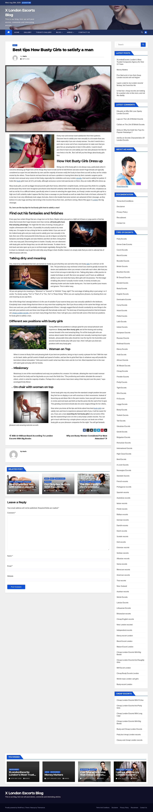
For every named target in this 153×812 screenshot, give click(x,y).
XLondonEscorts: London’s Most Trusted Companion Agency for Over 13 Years (130, 62)
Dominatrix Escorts (124, 299)
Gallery (27, 32)
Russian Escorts (123, 338)
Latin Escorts (122, 321)
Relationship (19, 481)
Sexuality (27, 481)
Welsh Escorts (122, 597)
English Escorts (123, 294)
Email (10, 566)
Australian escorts (123, 498)
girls (88, 264)
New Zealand (122, 586)
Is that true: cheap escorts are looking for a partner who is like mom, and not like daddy (131, 93)
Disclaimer (121, 206)
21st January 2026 (54, 778)
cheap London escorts (20, 313)
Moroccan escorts (123, 569)
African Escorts (122, 360)
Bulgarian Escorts (123, 437)
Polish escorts (122, 509)
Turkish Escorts (122, 415)
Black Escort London (124, 641)
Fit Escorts (121, 399)
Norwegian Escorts (124, 470)
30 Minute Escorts (123, 366)
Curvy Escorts (122, 305)
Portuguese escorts (124, 487)
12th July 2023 (123, 778)
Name (10, 556)
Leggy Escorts (122, 404)
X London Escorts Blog (24, 793)
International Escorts (124, 448)
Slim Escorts (121, 393)
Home (16, 32)
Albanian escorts (123, 558)
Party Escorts (122, 239)
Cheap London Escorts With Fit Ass (130, 700)
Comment (11, 513)
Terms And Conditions (125, 201)
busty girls (97, 408)
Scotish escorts (122, 536)
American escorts (123, 575)
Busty (15, 45)
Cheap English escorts (125, 619)
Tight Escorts (122, 388)
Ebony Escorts (122, 349)
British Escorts (122, 266)
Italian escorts (122, 503)
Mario (25, 56)
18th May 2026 (16, 778)
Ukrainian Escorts (123, 426)
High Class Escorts (124, 454)
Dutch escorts (122, 531)
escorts (79, 178)
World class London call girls (128, 679)
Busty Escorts (122, 288)
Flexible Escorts (123, 377)
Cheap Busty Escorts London (128, 673)
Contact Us (84, 32)
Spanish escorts (123, 492)
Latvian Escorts (122, 603)
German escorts (123, 520)
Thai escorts (121, 580)
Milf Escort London (124, 668)
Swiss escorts (122, 564)
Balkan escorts (122, 514)
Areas (70, 32)
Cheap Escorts (60, 478)
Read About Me (122, 186)
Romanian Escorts (124, 443)
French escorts (122, 481)
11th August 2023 (89, 778)
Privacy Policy (122, 212)
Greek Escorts (122, 432)
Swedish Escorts (123, 476)
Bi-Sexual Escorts (123, 277)
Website (10, 576)
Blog (59, 32)
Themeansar (41, 807)
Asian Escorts (122, 310)
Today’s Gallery (44, 32)
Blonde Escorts (122, 283)
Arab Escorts (121, 355)
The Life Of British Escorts (133, 119)
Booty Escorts (122, 410)
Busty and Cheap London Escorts (129, 729)
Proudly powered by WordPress (15, 807)
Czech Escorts (122, 250)
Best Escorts (121, 459)
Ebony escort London (125, 636)
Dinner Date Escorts (124, 244)
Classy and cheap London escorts (129, 740)
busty (19, 181)
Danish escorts (122, 525)
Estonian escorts (123, 547)
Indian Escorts (122, 327)
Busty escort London (124, 684)
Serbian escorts (123, 553)
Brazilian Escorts (123, 272)
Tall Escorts (121, 421)
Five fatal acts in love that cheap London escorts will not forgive (94, 775)
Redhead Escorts (123, 343)
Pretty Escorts (122, 382)
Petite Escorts (122, 316)
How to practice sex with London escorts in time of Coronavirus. (23, 487)
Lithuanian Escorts (124, 608)
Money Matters (122, 70)
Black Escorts (122, 255)
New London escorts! (125, 625)
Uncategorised (14, 769)
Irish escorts (121, 542)
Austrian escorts (123, 591)
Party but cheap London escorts (129, 734)
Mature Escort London (125, 647)
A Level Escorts (122, 465)
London (95, 200)
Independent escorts (124, 630)
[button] (142, 32)
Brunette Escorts (123, 261)
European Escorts (123, 332)
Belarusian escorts (124, 614)
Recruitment (121, 217)
